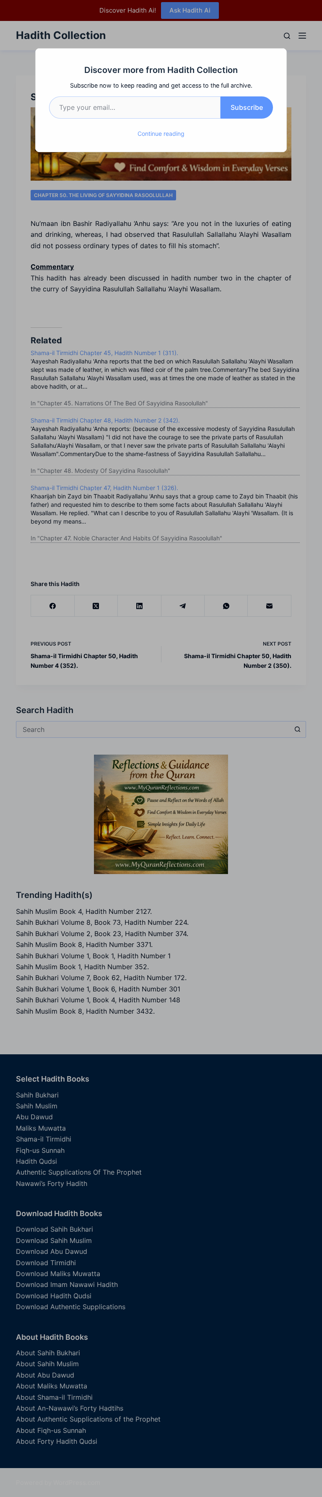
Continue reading (161, 133)
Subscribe (247, 107)
